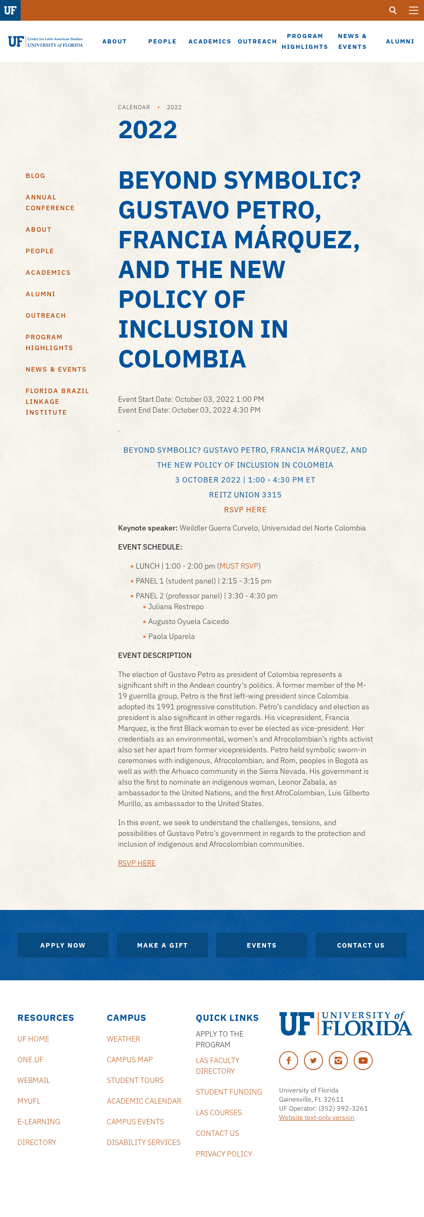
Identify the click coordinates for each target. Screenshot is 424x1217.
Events (262, 945)
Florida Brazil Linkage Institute (57, 401)
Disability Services (144, 1142)
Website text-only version (316, 1117)
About (39, 229)
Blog (36, 175)
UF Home (33, 1039)
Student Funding (229, 1092)
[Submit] (393, 10)
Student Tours (135, 1080)
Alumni (41, 294)
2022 (174, 107)
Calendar (134, 107)
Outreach (46, 315)
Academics (48, 272)
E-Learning (38, 1121)
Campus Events (135, 1121)
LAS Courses (219, 1112)
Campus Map (130, 1059)
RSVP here (245, 509)
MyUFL (29, 1101)
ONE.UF (30, 1059)
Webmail (33, 1080)
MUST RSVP (238, 566)
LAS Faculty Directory (217, 1066)
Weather (123, 1039)
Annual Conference (50, 202)
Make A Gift (162, 945)
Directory (36, 1142)
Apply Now (63, 945)
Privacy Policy (224, 1154)
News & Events (56, 369)
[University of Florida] (346, 1023)
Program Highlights (50, 342)
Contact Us (361, 945)
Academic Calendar (144, 1101)
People (40, 251)
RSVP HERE (137, 863)
